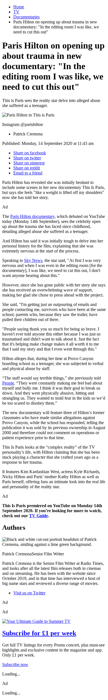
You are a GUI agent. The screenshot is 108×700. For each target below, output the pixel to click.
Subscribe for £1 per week (39, 633)
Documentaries (26, 16)
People (8, 383)
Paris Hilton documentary (32, 216)
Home (18, 6)
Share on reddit (26, 168)
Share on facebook (29, 152)
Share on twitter (27, 157)
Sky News (33, 260)
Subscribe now (15, 664)
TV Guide (38, 515)
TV (16, 11)
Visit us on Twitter (29, 592)
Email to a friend (27, 173)
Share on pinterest (29, 163)
